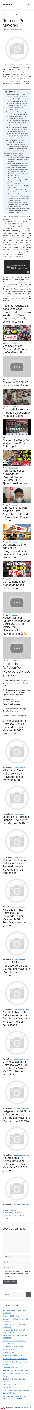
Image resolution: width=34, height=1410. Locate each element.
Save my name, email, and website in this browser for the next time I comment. (17, 1274)
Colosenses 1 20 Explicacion (13, 1346)
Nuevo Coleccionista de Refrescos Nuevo (16, 109)
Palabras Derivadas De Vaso (13, 1356)
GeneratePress (26, 1407)
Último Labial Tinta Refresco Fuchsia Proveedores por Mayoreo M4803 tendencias (18, 159)
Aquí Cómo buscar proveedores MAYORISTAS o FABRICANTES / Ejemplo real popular (19, 123)
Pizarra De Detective (10, 1367)
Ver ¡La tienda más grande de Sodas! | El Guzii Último (18, 141)
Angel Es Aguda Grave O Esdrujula (15, 1370)
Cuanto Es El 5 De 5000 (11, 1384)
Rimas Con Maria (9, 1349)
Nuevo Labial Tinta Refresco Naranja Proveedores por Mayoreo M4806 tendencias (18, 173)
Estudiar (7, 4)
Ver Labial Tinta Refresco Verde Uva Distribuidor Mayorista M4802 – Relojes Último (18, 186)
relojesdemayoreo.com (20, 1009)
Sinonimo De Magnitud (11, 1316)
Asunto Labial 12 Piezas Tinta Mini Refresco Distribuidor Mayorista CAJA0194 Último (19, 210)
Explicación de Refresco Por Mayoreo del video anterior (14, 154)
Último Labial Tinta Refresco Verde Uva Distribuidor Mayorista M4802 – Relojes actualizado (18, 198)
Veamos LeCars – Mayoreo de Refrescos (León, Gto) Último (18, 104)
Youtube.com (13, 343)
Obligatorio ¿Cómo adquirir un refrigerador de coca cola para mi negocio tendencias (18, 136)
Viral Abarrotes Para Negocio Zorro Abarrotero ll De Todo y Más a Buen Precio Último (17, 129)
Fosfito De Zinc (8, 1353)
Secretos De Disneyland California (15, 1359)
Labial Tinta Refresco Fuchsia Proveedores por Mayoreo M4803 (18, 168)
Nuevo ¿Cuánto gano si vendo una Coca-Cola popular (18, 117)
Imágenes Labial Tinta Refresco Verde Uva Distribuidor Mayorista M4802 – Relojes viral (18, 204)
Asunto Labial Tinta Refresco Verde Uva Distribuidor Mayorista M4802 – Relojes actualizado (18, 192)
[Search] (28, 1294)
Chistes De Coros (9, 1387)
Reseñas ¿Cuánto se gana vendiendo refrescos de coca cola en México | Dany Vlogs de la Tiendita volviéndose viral (18, 98)
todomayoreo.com (18, 768)
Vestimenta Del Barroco (13, 1213)
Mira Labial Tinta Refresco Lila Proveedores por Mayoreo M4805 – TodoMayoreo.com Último (18, 180)
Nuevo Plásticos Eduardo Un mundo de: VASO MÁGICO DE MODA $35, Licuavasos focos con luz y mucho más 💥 (18, 148)
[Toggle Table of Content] (27, 92)
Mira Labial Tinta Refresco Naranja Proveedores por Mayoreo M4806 (18, 164)
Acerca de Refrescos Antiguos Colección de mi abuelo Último (18, 113)
